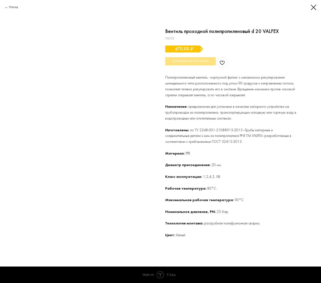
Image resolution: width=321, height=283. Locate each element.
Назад (13, 7)
